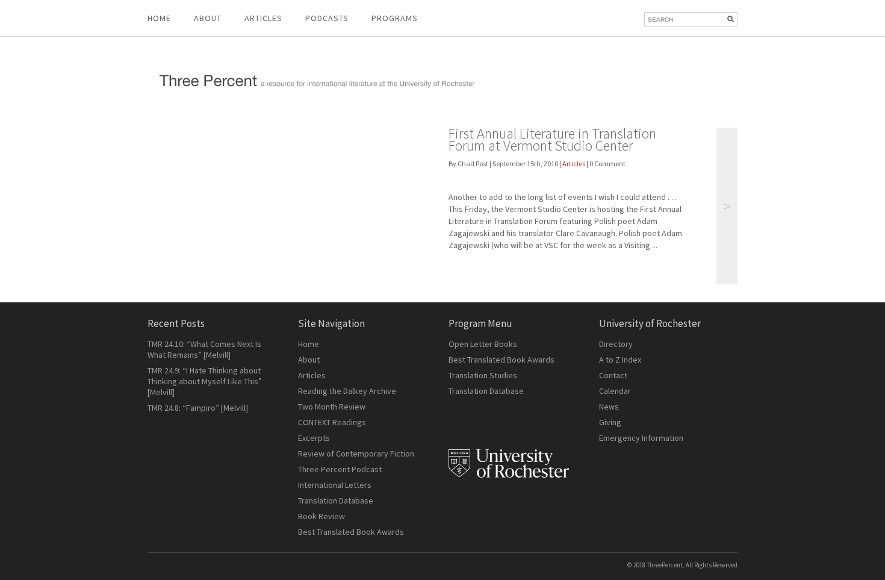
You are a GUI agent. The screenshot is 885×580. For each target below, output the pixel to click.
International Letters (334, 484)
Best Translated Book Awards (351, 531)
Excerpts (314, 437)
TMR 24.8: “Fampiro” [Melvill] (198, 407)
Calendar (615, 390)
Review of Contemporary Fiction (356, 453)
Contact (613, 375)
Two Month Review (331, 406)
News (609, 406)
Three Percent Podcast (340, 469)
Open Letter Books (483, 343)
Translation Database (335, 500)
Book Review (321, 516)
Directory (616, 343)
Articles (573, 163)
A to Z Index (620, 359)
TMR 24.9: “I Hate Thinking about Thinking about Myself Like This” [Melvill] (205, 381)
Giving (610, 422)
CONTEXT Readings (332, 422)
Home (159, 18)
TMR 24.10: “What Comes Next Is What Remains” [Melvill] (204, 349)
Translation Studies (483, 375)
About (208, 18)
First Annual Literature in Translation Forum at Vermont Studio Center (552, 139)
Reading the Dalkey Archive (347, 390)
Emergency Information (641, 437)
